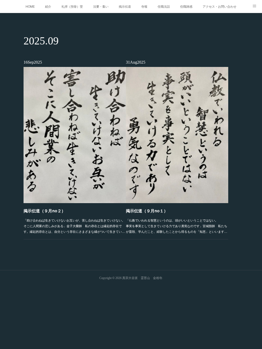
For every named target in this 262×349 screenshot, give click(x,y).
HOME (30, 6)
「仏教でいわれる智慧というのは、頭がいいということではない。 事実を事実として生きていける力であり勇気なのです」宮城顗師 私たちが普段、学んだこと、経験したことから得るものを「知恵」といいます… (177, 225)
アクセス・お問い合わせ (219, 6)
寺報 (144, 6)
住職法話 (164, 6)
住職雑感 (186, 6)
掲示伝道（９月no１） (147, 211)
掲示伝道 (125, 6)
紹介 (48, 6)
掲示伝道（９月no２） (45, 211)
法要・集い (100, 6)
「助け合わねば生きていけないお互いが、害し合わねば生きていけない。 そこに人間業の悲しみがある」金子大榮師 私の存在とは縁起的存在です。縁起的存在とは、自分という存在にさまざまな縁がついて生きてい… (75, 225)
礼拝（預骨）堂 (72, 6)
